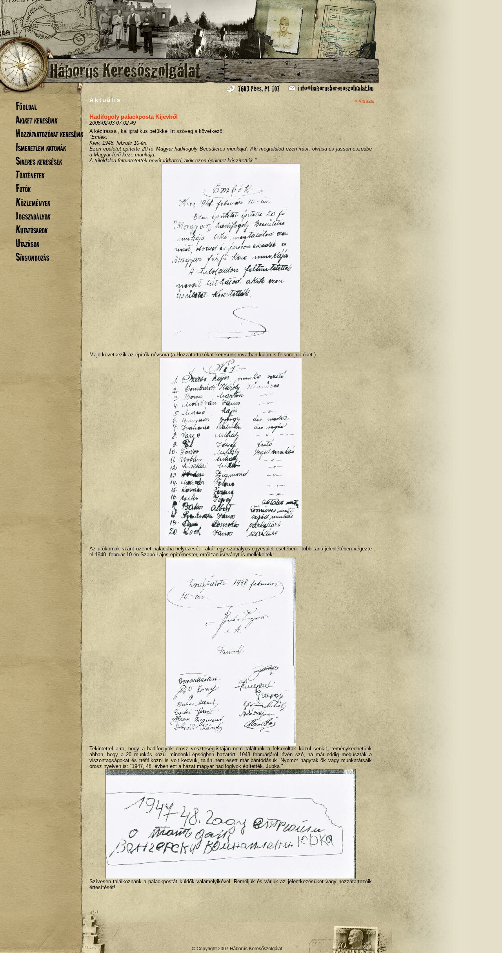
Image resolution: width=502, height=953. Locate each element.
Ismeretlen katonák (41, 147)
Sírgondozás (32, 257)
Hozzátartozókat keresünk (49, 133)
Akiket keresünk (36, 120)
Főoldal (26, 106)
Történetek (30, 175)
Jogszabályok (33, 216)
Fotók (23, 188)
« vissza (364, 101)
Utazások (27, 243)
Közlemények (33, 202)
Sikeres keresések (39, 161)
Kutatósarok (31, 229)
